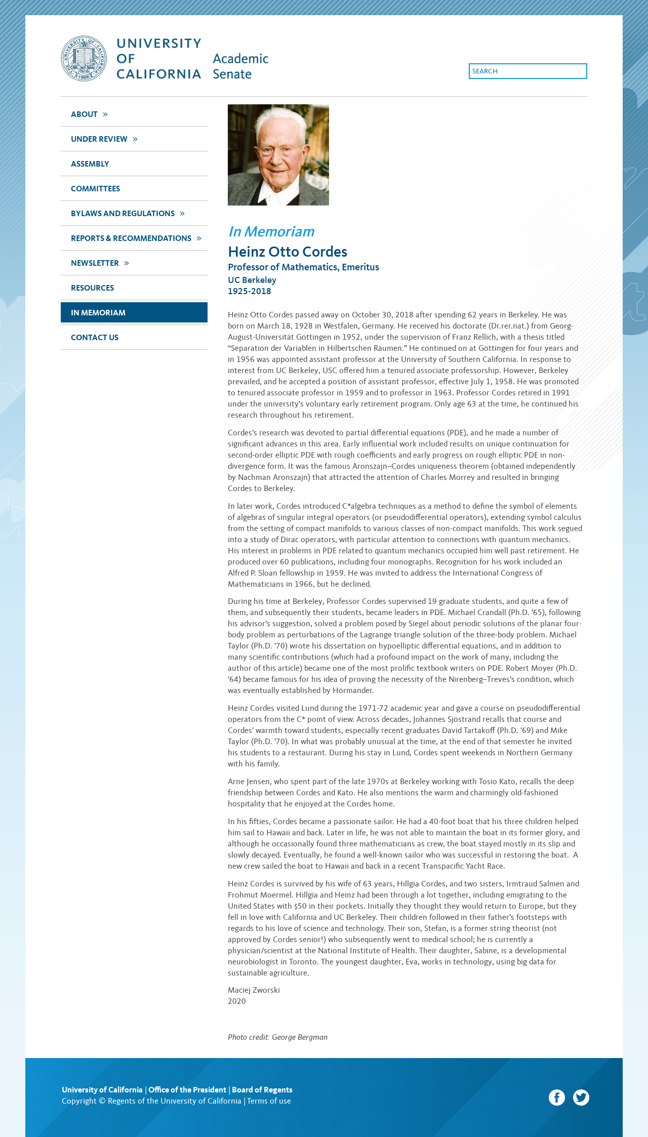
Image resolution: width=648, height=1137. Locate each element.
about (89, 114)
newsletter (99, 263)
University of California (102, 1089)
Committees (95, 188)
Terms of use (269, 1101)
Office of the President (187, 1089)
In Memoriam (98, 312)
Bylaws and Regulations (127, 213)
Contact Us (94, 337)
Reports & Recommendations (135, 238)
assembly (90, 164)
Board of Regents (262, 1089)
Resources (92, 288)
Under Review (104, 139)
